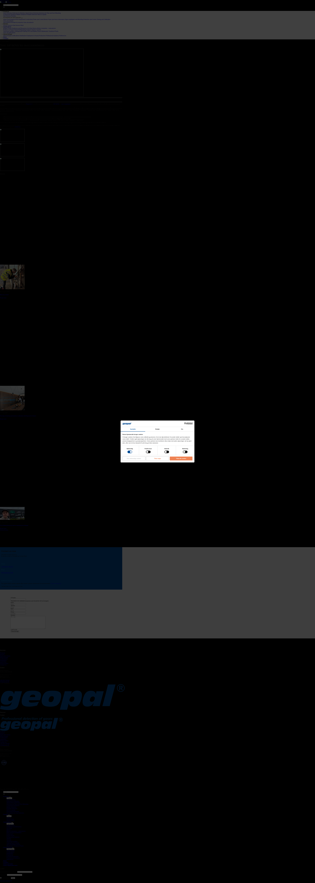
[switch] (148, 452)
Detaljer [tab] (157, 429)
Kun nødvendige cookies (134, 458)
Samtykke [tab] (133, 429)
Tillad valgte (157, 458)
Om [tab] (182, 429)
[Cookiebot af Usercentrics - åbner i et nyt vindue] (185, 423)
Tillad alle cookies (181, 458)
